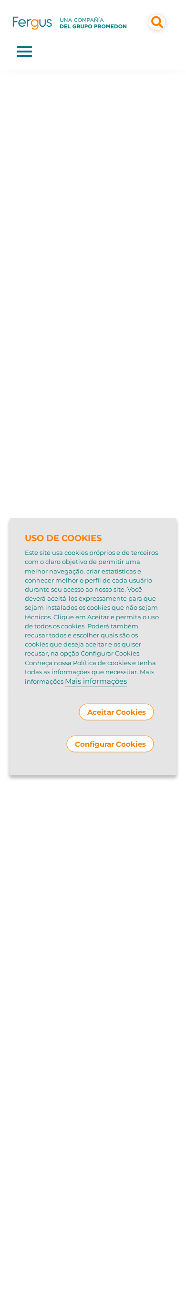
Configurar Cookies (110, 743)
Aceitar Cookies (116, 711)
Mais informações (96, 681)
